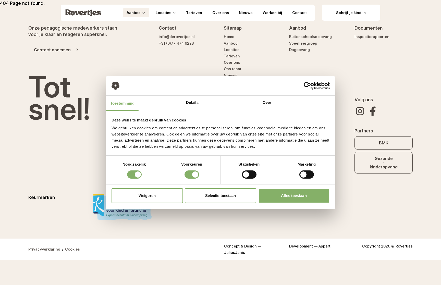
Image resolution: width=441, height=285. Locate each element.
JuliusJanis (234, 252)
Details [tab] (192, 102)
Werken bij (272, 12)
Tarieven (194, 12)
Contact (299, 12)
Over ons (220, 12)
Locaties (231, 49)
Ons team (232, 69)
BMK (383, 142)
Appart (324, 246)
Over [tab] (267, 102)
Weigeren (147, 195)
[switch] (192, 174)
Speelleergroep (303, 43)
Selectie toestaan (220, 195)
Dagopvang (299, 49)
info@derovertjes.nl (177, 36)
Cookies (72, 249)
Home (229, 36)
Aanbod (231, 43)
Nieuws (245, 12)
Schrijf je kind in (351, 12)
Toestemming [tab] (122, 103)
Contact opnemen (52, 49)
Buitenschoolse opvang (310, 36)
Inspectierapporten (371, 36)
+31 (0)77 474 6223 (176, 43)
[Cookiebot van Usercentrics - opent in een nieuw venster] (307, 86)
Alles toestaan (294, 195)
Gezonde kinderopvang (384, 162)
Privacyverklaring (44, 249)
